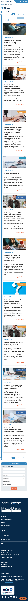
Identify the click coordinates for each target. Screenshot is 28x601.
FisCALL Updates (5, 525)
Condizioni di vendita (6, 519)
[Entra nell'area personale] (23, 1)
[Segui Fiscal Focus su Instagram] (8, 597)
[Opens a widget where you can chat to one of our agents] (23, 598)
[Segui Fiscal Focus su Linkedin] (14, 597)
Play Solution (6, 539)
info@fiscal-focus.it (9, 582)
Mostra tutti (6, 20)
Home (2, 4)
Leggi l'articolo (20, 61)
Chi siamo (3, 516)
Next (24, 14)
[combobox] (14, 469)
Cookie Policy (4, 564)
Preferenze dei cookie (6, 566)
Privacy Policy (4, 562)
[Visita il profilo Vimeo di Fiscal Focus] (5, 597)
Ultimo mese (13, 18)
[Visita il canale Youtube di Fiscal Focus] (11, 597)
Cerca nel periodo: (6, 18)
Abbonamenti (7, 543)
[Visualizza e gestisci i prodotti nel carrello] (20, 1)
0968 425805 (8, 557)
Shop (4, 531)
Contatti (3, 522)
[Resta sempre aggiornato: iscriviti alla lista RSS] (16, 597)
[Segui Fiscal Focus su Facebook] (3, 597)
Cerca (15, 488)
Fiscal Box (6, 535)
